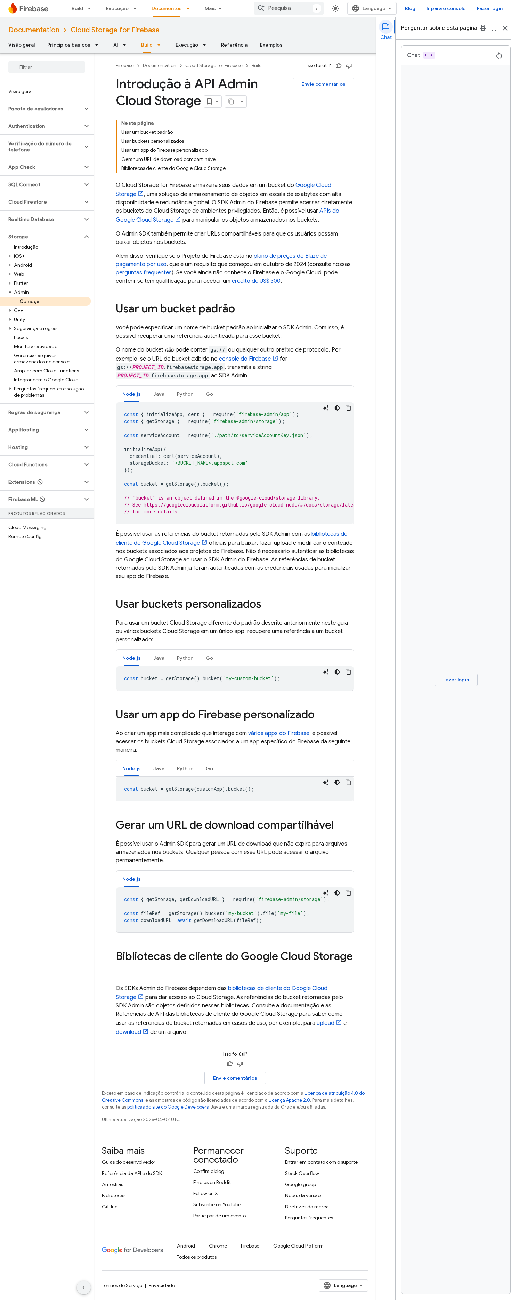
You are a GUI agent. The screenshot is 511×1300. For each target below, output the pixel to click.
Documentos (167, 8)
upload (325, 1023)
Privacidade (162, 1285)
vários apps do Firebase (278, 733)
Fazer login (490, 8)
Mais (210, 8)
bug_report (483, 28)
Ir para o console (446, 8)
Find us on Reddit (212, 1182)
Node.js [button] (131, 394)
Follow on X (205, 1193)
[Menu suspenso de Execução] (137, 8)
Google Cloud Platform (298, 1246)
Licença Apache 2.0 (289, 1100)
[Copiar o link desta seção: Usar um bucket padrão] (242, 309)
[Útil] (338, 65)
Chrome (218, 1246)
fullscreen (494, 28)
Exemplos (271, 45)
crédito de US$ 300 (256, 281)
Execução (117, 8)
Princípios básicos (68, 45)
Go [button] (209, 394)
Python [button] (185, 394)
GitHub (109, 1206)
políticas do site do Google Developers (168, 1107)
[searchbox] (46, 67)
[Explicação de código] (326, 407)
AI (115, 45)
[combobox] (289, 8)
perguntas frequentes (144, 272)
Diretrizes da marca (307, 1206)
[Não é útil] (349, 65)
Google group (300, 1184)
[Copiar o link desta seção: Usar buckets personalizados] (268, 605)
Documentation (33, 30)
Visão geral (21, 45)
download (128, 1032)
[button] (41, 108)
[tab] (131, 394)
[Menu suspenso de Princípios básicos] (98, 44)
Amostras (112, 1184)
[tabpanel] (235, 463)
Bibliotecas (113, 1195)
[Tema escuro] (337, 407)
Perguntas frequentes (309, 1218)
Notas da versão (303, 1195)
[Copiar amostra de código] (348, 407)
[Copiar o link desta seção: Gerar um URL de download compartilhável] (341, 826)
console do (245, 358)
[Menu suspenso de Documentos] (190, 8)
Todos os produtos (197, 1257)
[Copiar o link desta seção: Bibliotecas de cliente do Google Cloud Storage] (123, 970)
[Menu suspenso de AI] (126, 44)
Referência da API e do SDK (132, 1173)
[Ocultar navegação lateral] (84, 1287)
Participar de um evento (219, 1215)
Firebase (125, 65)
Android (186, 1246)
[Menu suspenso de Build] (91, 8)
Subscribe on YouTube (217, 1204)
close (505, 28)
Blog (410, 8)
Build (77, 8)
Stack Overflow (302, 1173)
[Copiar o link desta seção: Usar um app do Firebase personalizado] (321, 715)
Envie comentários (323, 84)
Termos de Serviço (122, 1285)
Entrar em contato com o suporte (321, 1162)
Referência (234, 45)
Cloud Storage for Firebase (115, 30)
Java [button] (158, 394)
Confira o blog (208, 1171)
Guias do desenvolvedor (128, 1162)
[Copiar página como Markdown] (231, 101)
